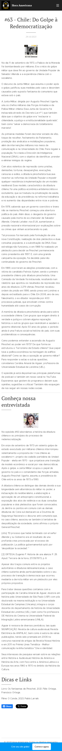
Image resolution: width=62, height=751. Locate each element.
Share (8, 706)
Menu (58, 5)
